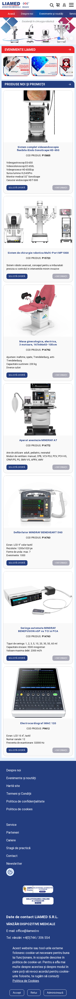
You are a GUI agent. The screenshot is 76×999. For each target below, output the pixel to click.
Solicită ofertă (17, 188)
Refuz (34, 992)
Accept (17, 992)
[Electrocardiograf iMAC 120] (38, 692)
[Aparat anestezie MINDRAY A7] (38, 409)
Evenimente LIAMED (20, 50)
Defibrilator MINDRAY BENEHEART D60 (38, 532)
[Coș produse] (58, 5)
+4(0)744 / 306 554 (36, 938)
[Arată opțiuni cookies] (10, 872)
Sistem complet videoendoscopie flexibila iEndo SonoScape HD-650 (38, 148)
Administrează (55, 992)
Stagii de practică (18, 848)
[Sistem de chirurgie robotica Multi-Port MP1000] (38, 222)
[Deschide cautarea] (51, 5)
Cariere (11, 840)
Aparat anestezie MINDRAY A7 (38, 440)
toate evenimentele (67, 49)
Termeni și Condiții (18, 793)
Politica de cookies (19, 809)
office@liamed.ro (27, 931)
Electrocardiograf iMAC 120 (38, 723)
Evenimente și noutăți (51, 13)
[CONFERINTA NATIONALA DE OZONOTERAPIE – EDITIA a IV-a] (44, 66)
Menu (71, 4)
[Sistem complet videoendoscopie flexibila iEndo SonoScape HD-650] (38, 116)
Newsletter (14, 863)
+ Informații (61, 188)
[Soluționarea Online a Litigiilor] (38, 901)
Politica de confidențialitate (25, 801)
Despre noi (27, 13)
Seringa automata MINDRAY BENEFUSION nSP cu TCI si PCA (38, 629)
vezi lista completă (67, 84)
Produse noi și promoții (25, 84)
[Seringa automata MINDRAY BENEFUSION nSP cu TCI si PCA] (38, 597)
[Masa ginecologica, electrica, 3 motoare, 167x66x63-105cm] (38, 311)
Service (11, 825)
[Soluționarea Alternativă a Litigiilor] (38, 889)
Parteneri (12, 832)
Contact (12, 856)
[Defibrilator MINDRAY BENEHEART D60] (38, 502)
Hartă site (13, 786)
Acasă (11, 13)
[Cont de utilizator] (64, 5)
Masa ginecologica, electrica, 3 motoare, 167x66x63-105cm (38, 343)
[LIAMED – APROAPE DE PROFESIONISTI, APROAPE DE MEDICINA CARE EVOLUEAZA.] (16, 66)
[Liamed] (16, 5)
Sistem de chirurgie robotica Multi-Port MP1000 (38, 252)
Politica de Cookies (25, 981)
